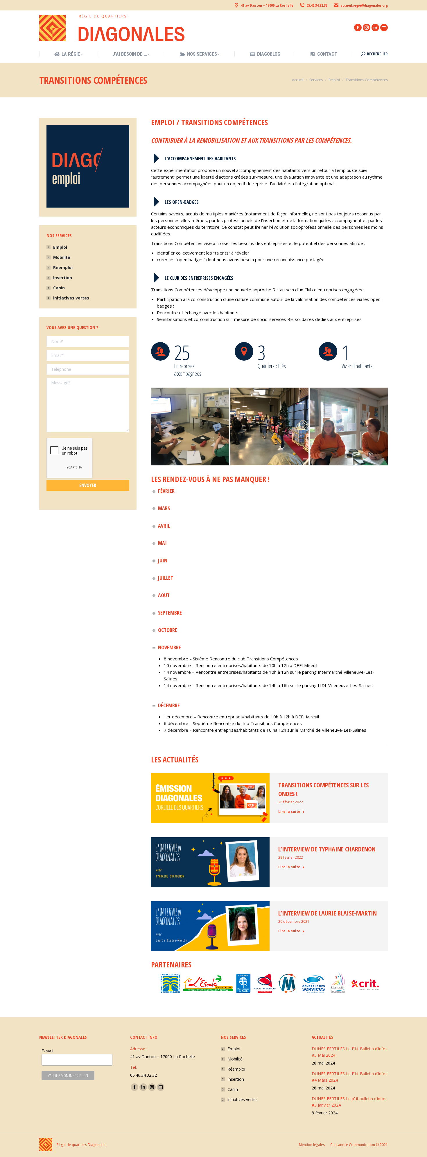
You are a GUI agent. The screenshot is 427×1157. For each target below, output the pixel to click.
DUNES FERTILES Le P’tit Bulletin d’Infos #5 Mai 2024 (349, 1052)
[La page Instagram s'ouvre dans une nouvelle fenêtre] (366, 27)
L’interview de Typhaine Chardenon (327, 848)
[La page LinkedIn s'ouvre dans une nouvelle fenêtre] (375, 27)
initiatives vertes (71, 298)
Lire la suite (289, 811)
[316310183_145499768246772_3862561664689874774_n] (349, 426)
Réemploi (63, 267)
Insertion (62, 277)
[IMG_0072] (269, 426)
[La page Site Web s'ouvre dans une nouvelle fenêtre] (384, 27)
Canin (59, 287)
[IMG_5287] (190, 426)
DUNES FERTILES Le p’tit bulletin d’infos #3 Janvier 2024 (349, 1102)
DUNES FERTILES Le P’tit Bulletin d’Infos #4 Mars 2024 (349, 1077)
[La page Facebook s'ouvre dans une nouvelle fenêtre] (358, 27)
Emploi (60, 247)
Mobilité (61, 257)
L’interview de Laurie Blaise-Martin (327, 913)
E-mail (47, 1051)
